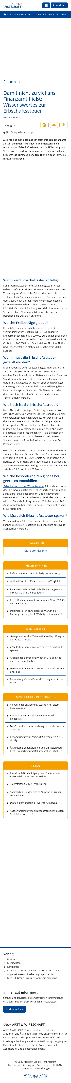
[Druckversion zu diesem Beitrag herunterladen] (44, 125)
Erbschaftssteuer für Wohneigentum (23, 486)
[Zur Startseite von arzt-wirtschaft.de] (12, 5)
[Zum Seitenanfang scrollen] (65, 1077)
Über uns (12, 959)
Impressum (49, 1061)
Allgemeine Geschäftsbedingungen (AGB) (30, 974)
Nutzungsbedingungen (21, 1065)
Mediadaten (14, 962)
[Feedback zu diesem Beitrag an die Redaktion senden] (63, 125)
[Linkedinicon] (46, 1075)
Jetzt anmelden (14, 1009)
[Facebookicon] (25, 1075)
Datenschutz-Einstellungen (36, 1068)
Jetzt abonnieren (34, 550)
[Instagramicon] (30, 1075)
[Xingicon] (40, 1075)
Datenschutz (44, 1065)
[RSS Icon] (35, 1075)
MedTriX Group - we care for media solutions (32, 978)
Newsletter (13, 966)
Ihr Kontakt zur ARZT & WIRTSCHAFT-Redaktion (33, 970)
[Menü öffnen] (46, 5)
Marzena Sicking (11, 117)
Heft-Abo (58, 1065)
